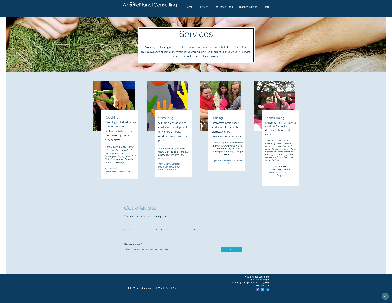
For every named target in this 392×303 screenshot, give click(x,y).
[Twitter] (262, 289)
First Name (129, 230)
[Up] (385, 296)
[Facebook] (257, 289)
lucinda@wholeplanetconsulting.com (251, 282)
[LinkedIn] (268, 289)
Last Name (161, 230)
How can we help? (133, 244)
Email (191, 230)
